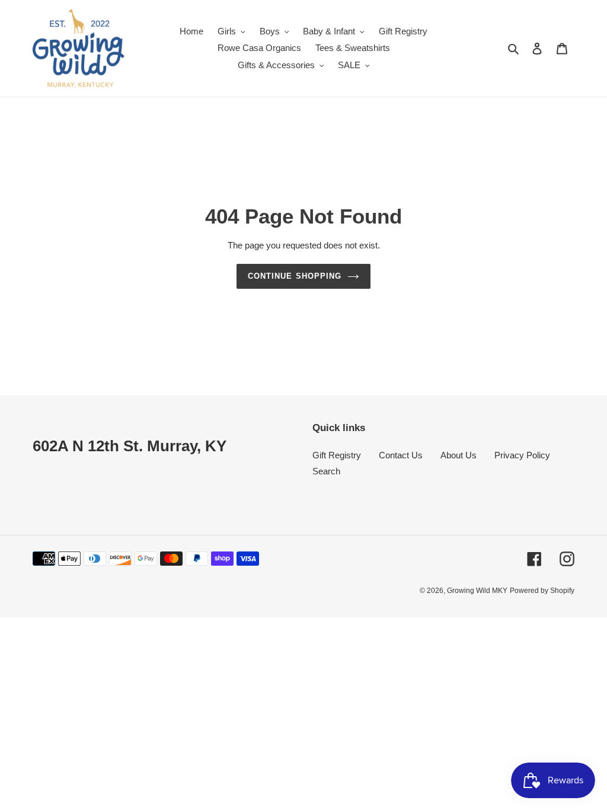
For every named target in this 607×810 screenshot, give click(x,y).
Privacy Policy (522, 455)
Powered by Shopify (542, 590)
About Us (458, 455)
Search (326, 471)
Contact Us (401, 455)
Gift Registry (336, 455)
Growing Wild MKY (477, 590)
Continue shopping (294, 276)
